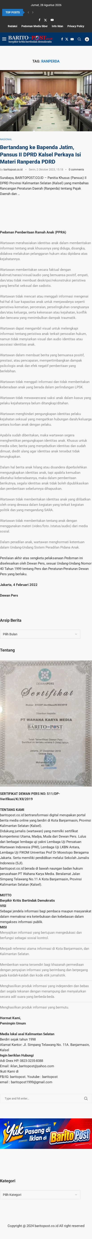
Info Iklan (57, 26)
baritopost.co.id (13, 169)
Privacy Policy (75, 26)
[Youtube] (52, 20)
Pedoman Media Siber (34, 26)
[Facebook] (39, 20)
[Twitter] (45, 20)
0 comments (76, 169)
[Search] (79, 39)
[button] (28, 12)
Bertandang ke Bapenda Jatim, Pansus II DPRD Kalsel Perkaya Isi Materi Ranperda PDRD (40, 154)
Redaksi (12, 26)
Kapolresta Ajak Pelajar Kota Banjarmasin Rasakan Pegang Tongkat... (43, 13)
